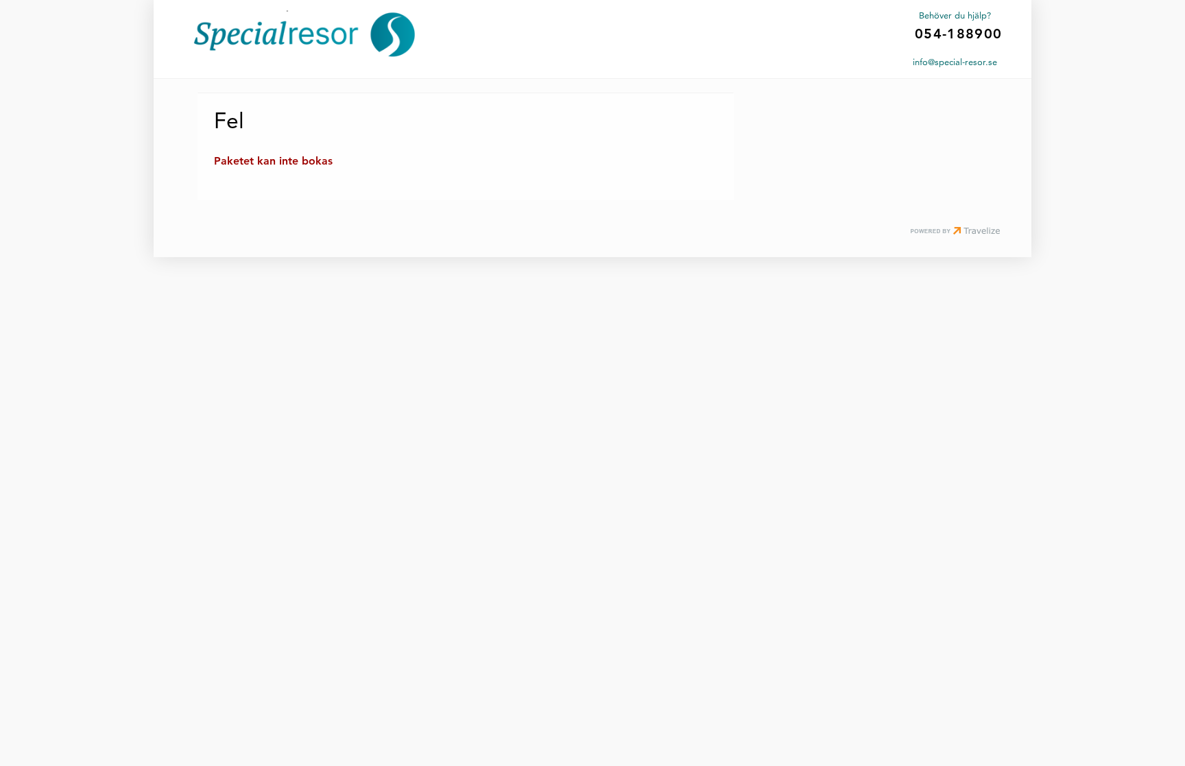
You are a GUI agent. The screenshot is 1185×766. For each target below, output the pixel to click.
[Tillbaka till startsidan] (304, 34)
